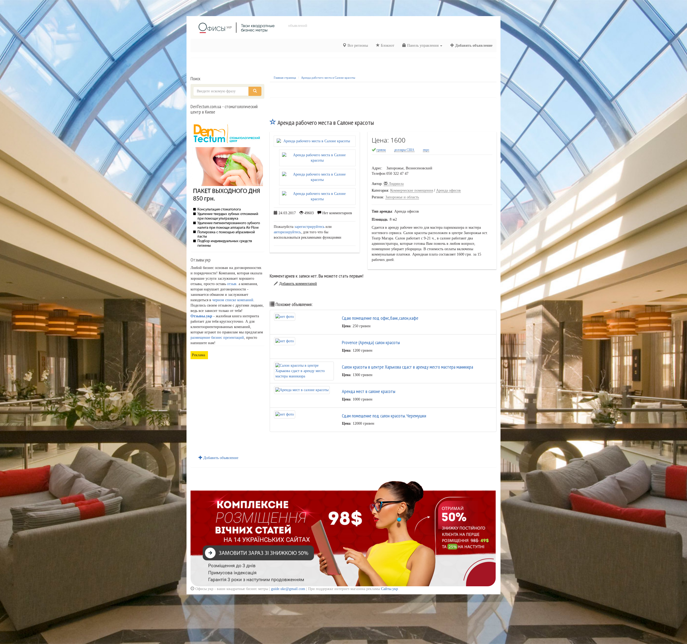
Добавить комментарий (298, 284)
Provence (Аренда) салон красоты (371, 342)
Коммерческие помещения (411, 190)
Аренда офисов (448, 190)
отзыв (231, 284)
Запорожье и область (402, 197)
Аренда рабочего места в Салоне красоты (328, 77)
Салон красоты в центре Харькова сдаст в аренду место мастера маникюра (407, 367)
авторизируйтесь (287, 232)
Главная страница (285, 77)
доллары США (404, 150)
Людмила (396, 184)
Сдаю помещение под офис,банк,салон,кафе (380, 318)
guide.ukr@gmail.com (288, 589)
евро (426, 150)
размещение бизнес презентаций (217, 338)
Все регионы (357, 45)
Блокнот (387, 45)
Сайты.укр (389, 589)
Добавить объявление (473, 45)
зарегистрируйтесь (309, 227)
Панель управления (423, 45)
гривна (381, 150)
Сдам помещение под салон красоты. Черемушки (384, 416)
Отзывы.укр (201, 316)
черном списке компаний (232, 300)
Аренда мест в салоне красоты (368, 391)
